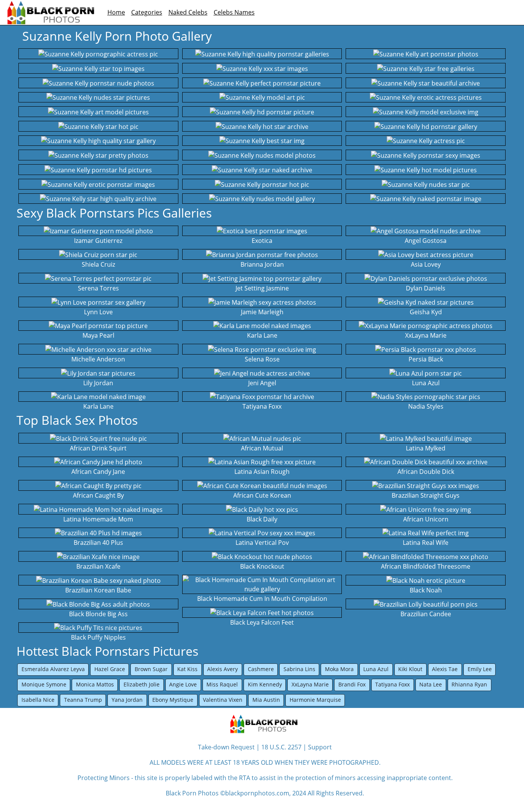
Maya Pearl (98, 335)
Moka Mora (339, 669)
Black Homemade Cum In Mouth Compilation (262, 598)
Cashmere (261, 669)
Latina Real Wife (425, 542)
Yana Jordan (127, 699)
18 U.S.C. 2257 (281, 747)
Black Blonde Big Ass (98, 614)
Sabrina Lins (299, 669)
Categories (146, 12)
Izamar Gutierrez (98, 240)
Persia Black (426, 359)
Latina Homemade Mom (98, 519)
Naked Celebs (188, 12)
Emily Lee (480, 669)
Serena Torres (98, 288)
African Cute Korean (262, 495)
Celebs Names (234, 12)
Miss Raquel (222, 684)
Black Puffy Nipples (98, 637)
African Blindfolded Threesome (425, 566)
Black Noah (426, 590)
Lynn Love (98, 312)
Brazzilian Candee (425, 614)
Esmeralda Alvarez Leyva (53, 669)
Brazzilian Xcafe (98, 566)
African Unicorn (425, 519)
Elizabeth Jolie (142, 684)
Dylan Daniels (425, 288)
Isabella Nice (37, 699)
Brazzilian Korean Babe (98, 590)
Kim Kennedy (265, 684)
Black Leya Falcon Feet (262, 622)
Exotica (262, 240)
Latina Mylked (425, 448)
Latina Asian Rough (262, 471)
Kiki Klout (410, 669)
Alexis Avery (222, 669)
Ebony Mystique (172, 699)
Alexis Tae (445, 669)
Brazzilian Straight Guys (426, 495)
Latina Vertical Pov (262, 542)
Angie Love (183, 684)
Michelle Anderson (98, 359)
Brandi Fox (352, 684)
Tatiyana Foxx (262, 406)
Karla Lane (98, 406)
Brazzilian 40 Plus (98, 542)
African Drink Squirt (98, 448)
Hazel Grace (109, 669)
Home (116, 12)
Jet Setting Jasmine (262, 288)
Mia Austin (266, 699)
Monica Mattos (95, 684)
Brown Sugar (151, 669)
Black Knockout (262, 566)
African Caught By (98, 495)
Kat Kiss (187, 669)
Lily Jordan (98, 383)
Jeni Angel (262, 383)
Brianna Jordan (262, 264)
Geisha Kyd (426, 312)
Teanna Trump (83, 699)
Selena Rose (262, 359)
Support (320, 747)
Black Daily (262, 519)
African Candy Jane (98, 471)
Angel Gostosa (426, 240)
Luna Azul (426, 383)
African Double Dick (425, 471)
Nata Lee (430, 684)
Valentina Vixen (222, 699)
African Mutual (262, 448)
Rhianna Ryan (469, 684)
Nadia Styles (425, 406)
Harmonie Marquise (315, 699)
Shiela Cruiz (98, 264)
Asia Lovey (426, 264)
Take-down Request (226, 747)
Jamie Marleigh (262, 312)
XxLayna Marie (426, 335)
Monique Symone (43, 684)
